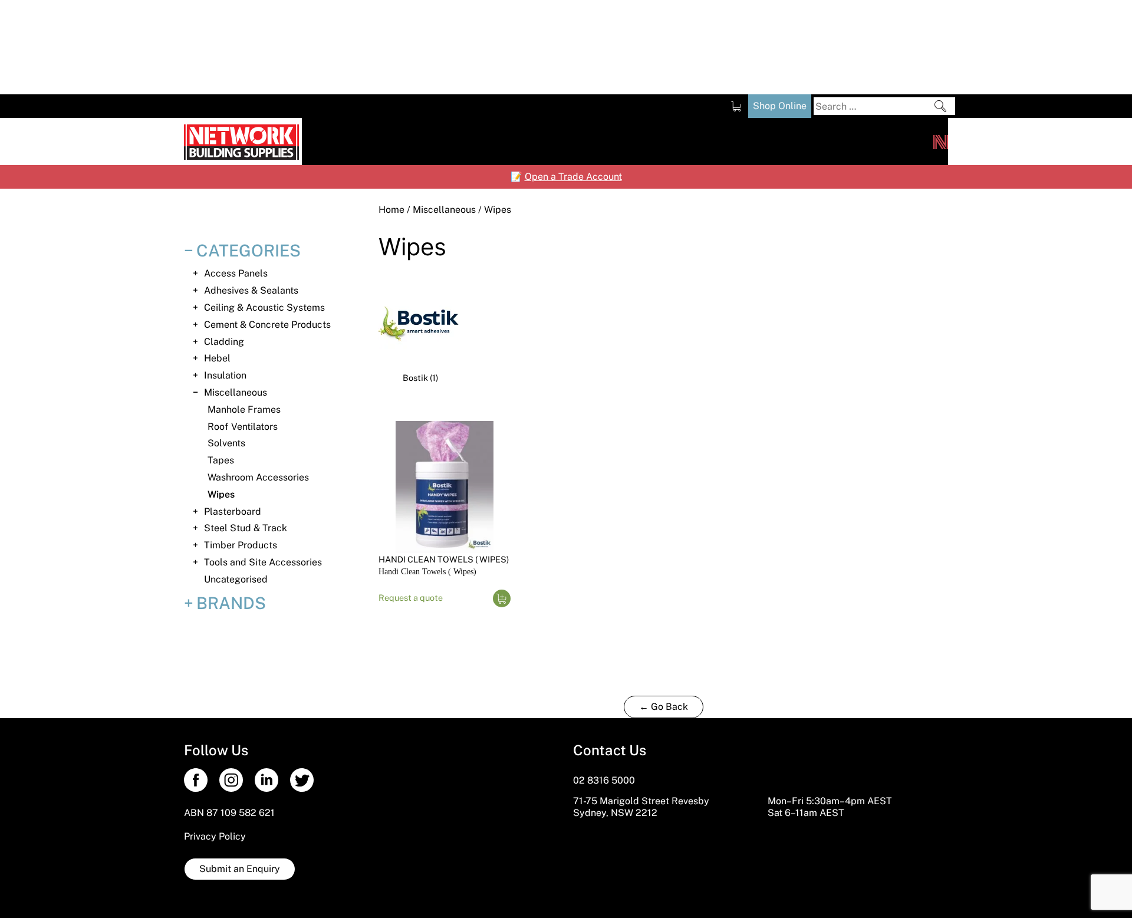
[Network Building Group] (940, 141)
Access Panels (236, 273)
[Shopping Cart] (736, 106)
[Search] (940, 106)
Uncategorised (236, 579)
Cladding (224, 341)
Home (391, 209)
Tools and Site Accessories (263, 562)
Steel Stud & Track (245, 528)
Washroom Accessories (258, 477)
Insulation (225, 375)
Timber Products (240, 545)
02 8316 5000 (604, 780)
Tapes (221, 460)
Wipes (221, 494)
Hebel (217, 358)
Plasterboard (232, 511)
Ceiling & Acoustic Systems (264, 307)
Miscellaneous (444, 209)
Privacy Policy (215, 836)
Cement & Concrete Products (267, 324)
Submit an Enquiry (239, 868)
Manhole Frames (244, 409)
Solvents (226, 443)
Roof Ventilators (243, 426)
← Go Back (663, 706)
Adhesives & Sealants (251, 290)
